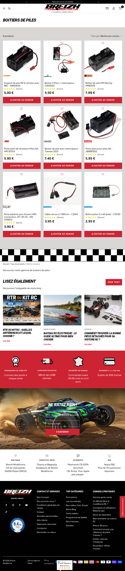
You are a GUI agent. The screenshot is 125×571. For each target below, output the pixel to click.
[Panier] (120, 8)
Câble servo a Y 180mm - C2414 (61, 214)
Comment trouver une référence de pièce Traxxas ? (103, 532)
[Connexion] (113, 8)
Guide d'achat (50, 329)
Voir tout (114, 282)
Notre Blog (71, 509)
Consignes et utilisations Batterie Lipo (104, 509)
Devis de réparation (102, 515)
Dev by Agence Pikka (34, 562)
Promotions (71, 497)
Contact (40, 512)
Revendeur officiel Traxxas (101, 547)
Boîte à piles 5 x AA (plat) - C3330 (102, 214)
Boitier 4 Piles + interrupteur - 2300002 (60, 84)
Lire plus (6, 341)
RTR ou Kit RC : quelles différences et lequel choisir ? (17, 333)
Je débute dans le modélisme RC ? (101, 502)
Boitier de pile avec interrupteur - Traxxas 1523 (62, 150)
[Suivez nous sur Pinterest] (19, 505)
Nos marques (72, 521)
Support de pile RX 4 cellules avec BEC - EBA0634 (21, 84)
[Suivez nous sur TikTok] (6, 511)
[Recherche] (9, 8)
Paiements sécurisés (46, 524)
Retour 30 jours (100, 525)
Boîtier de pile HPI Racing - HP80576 (99, 84)
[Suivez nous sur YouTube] (26, 505)
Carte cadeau (72, 513)
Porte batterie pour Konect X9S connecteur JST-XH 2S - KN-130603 (20, 217)
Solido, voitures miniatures (100, 540)
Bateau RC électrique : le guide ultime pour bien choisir (60, 336)
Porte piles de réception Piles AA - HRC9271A (22, 150)
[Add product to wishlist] (21, 43)
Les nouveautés (73, 501)
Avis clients (42, 520)
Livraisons (42, 528)
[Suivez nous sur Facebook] (6, 505)
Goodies (70, 525)
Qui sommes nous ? (46, 501)
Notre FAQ (109, 464)
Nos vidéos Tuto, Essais (77, 505)
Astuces (88, 329)
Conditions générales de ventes (48, 506)
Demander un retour (46, 532)
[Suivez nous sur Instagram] (13, 505)
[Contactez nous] (107, 8)
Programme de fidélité (76, 517)
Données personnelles (47, 516)
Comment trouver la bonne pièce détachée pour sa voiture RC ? (102, 336)
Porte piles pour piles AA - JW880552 (99, 150)
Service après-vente (102, 497)
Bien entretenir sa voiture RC (104, 520)
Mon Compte (43, 497)
